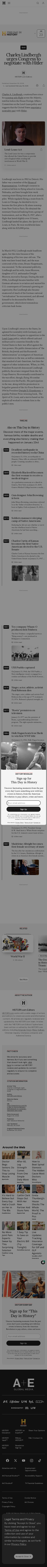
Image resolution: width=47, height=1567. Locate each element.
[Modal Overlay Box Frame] (23, 783)
